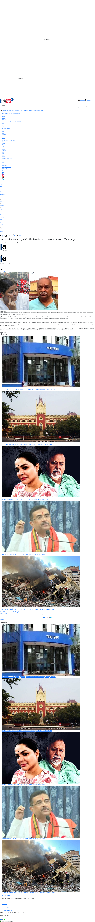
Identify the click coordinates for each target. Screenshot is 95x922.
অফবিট (3, 131)
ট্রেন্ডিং (3, 152)
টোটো (18, 121)
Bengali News (3, 612)
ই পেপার (3, 149)
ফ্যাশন (11, 121)
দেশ (10, 110)
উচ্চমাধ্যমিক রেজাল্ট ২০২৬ (6, 167)
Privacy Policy (5, 907)
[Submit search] (86, 106)
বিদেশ (12, 110)
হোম (2, 115)
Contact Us (4, 904)
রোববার (3, 161)
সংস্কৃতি (9, 140)
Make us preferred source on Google (9, 271)
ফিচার (3, 162)
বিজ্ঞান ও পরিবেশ (4, 145)
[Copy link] (2, 255)
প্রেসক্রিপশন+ (16, 110)
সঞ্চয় (42, 110)
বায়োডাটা (3, 143)
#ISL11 (3, 116)
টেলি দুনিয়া (13, 140)
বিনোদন (25, 110)
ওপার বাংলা (4, 134)
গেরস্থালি (20, 121)
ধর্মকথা (3, 133)
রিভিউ (7, 140)
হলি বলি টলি (4, 140)
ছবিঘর (35, 110)
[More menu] (94, 110)
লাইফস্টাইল (31, 110)
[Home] (7, 100)
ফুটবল (6, 128)
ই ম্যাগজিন (4, 150)
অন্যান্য (8, 128)
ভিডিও (3, 155)
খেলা (21, 110)
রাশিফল (38, 110)
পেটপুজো (13, 121)
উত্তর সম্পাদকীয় (9, 158)
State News (10, 612)
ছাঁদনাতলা (3, 170)
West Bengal (16, 612)
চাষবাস (3, 146)
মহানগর (4, 110)
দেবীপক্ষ (3, 164)
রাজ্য (7, 110)
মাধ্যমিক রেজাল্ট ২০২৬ (5, 165)
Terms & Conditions (7, 910)
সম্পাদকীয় (3, 156)
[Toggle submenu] (0, 199)
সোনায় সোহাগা (4, 168)
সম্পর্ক (8, 121)
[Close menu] (0, 182)
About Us (4, 901)
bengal (3, 897)
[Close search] (78, 102)
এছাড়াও (1, 231)
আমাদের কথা (4, 158)
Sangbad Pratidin (6, 895)
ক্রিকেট (3, 128)
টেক (15, 121)
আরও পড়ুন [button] (2, 619)
